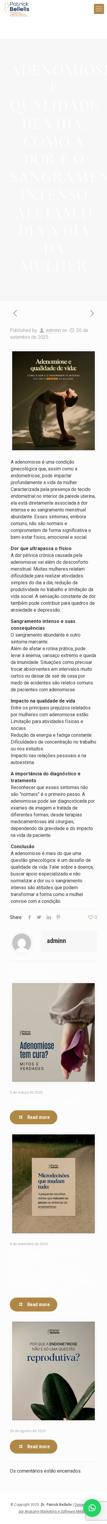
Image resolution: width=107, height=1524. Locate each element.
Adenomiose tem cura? (45, 1102)
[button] (92, 1508)
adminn (53, 330)
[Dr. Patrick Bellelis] (16, 8)
